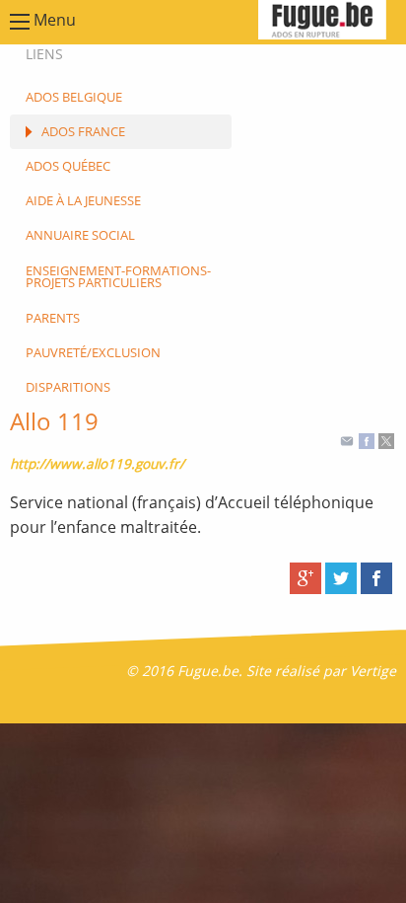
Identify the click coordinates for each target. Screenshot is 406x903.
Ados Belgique (74, 97)
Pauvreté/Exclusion (93, 352)
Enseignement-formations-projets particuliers (118, 277)
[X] (386, 440)
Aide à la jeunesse (83, 200)
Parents (53, 318)
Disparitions (68, 387)
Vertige (373, 670)
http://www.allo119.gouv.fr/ (97, 463)
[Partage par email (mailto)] (347, 440)
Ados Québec (68, 166)
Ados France (83, 131)
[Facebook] (366, 440)
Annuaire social (80, 235)
